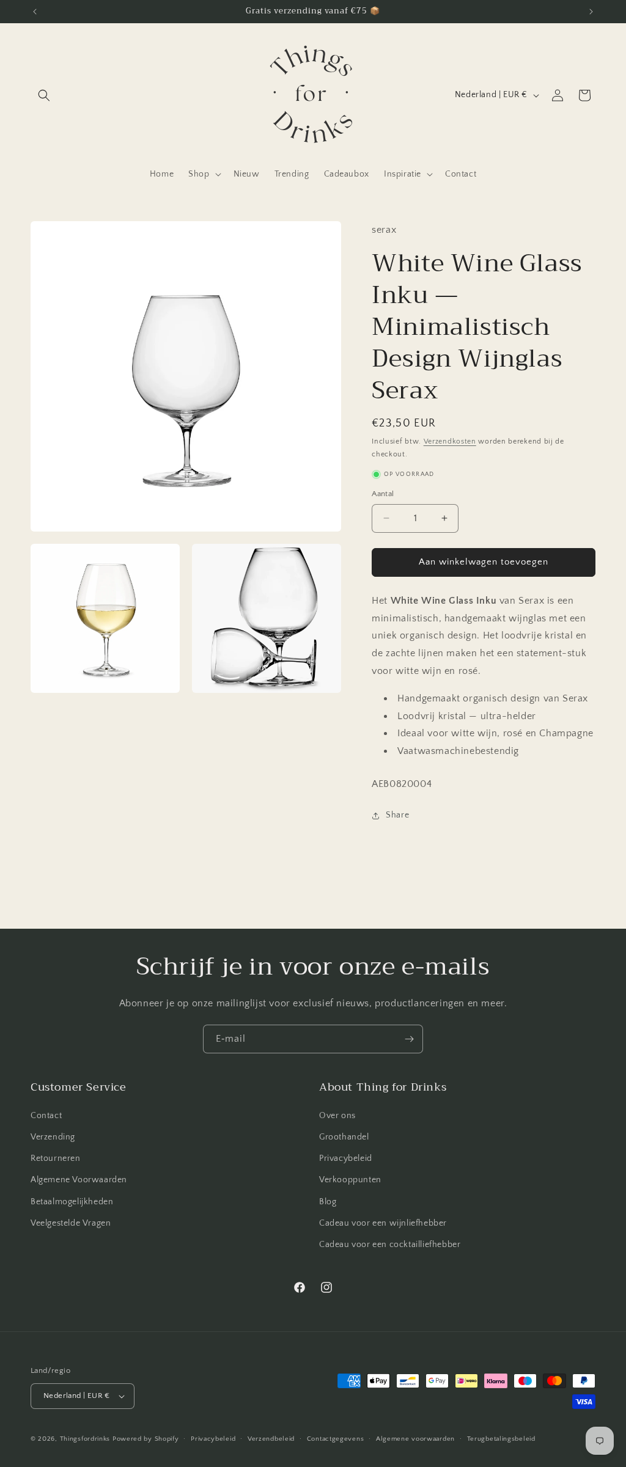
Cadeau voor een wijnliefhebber (383, 1223)
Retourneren (56, 1158)
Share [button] (397, 815)
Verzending (53, 1137)
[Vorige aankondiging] (34, 11)
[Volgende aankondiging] (591, 11)
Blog (327, 1202)
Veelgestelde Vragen (71, 1223)
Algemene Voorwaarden (79, 1180)
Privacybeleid (345, 1158)
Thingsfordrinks (85, 1439)
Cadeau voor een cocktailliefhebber (389, 1244)
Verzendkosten (450, 441)
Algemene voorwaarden (415, 1439)
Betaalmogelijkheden (72, 1202)
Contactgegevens (335, 1439)
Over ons (337, 1116)
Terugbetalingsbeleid (501, 1439)
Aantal (383, 493)
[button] (44, 95)
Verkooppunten (350, 1180)
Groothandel (344, 1137)
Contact (46, 1116)
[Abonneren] (409, 1039)
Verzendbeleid (271, 1439)
